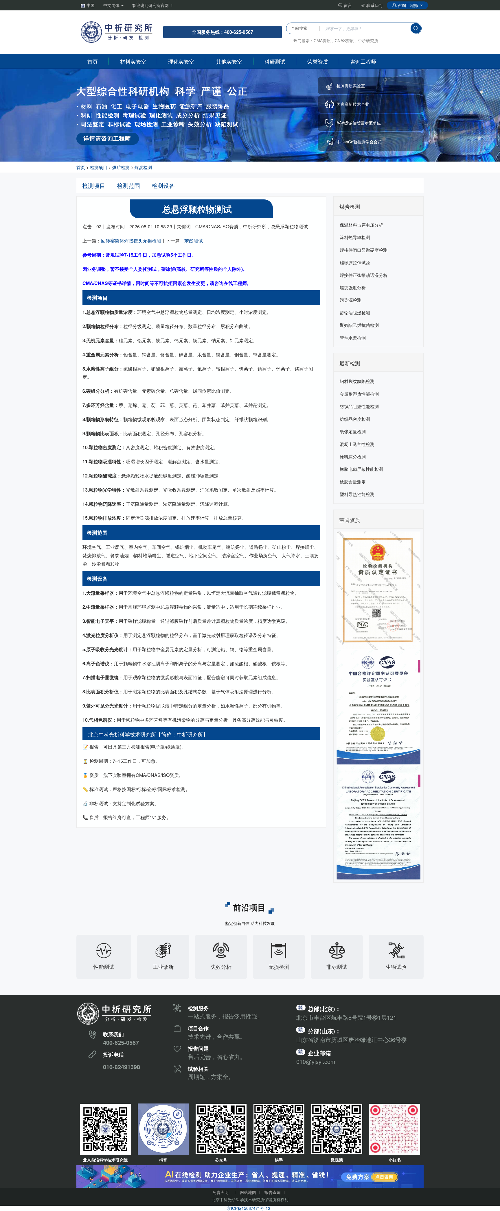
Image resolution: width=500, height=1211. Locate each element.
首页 (92, 61)
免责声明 (220, 1192)
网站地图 (248, 1192)
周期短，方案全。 (211, 1076)
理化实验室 (181, 61)
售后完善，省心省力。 (217, 1056)
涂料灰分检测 (353, 456)
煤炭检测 (143, 167)
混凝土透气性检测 (357, 444)
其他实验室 (229, 61)
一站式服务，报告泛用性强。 (225, 1016)
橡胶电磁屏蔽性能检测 (361, 469)
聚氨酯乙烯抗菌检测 (359, 325)
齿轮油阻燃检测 (355, 313)
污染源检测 (350, 300)
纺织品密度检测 (355, 419)
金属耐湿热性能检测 (359, 394)
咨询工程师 (408, 5)
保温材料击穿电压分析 (361, 225)
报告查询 (272, 1192)
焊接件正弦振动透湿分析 (363, 275)
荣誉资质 (317, 61)
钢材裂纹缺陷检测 (357, 381)
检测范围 (128, 185)
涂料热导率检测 (355, 237)
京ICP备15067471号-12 (248, 1208)
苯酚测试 (193, 240)
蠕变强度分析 (353, 287)
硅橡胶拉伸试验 (355, 262)
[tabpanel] (250, 115)
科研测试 (274, 61)
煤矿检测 (121, 167)
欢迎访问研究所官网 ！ (153, 5)
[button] (87, 5)
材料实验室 (133, 61)
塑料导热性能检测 (357, 494)
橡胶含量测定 (353, 482)
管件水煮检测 (353, 338)
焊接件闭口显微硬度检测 (363, 250)
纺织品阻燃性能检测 (359, 406)
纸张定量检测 (353, 431)
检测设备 (163, 185)
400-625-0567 (121, 1042)
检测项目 (98, 167)
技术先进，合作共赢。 (217, 1036)
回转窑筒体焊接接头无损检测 (131, 240)
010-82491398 (121, 1066)
